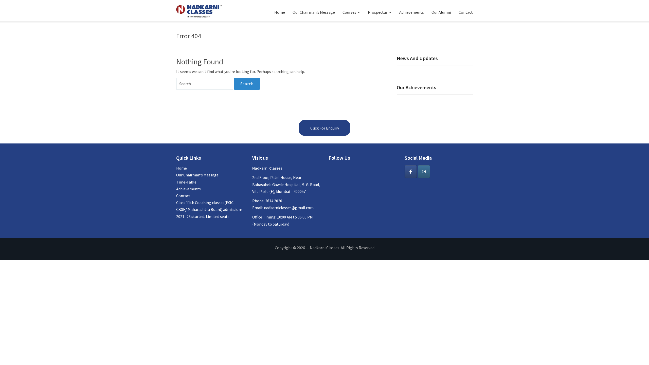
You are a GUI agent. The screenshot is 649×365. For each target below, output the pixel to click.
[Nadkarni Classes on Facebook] (411, 171)
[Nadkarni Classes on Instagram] (424, 171)
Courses (349, 12)
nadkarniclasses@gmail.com (289, 207)
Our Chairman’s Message (314, 12)
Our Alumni (441, 12)
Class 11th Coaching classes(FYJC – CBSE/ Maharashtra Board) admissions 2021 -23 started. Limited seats (209, 209)
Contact (466, 12)
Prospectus (378, 12)
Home (279, 12)
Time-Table (186, 182)
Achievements (411, 12)
